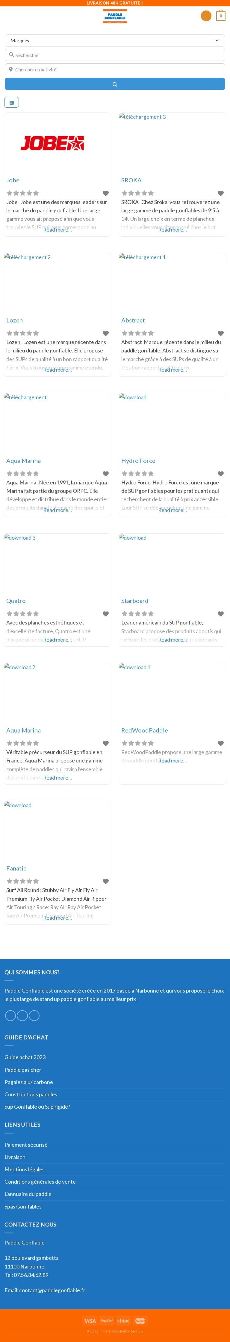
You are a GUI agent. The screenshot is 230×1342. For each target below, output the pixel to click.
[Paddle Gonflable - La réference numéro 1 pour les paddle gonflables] (115, 15)
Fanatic (16, 868)
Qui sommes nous (122, 1331)
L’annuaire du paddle (28, 1194)
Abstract (133, 320)
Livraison (14, 1157)
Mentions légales (24, 1169)
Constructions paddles (30, 1094)
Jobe (12, 180)
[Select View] (11, 102)
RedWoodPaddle (144, 730)
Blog (92, 1331)
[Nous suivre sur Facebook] (10, 1015)
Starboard (135, 600)
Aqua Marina (23, 460)
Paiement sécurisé (26, 1145)
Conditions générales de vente (40, 1182)
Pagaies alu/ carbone (28, 1082)
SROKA (131, 180)
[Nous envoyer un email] (34, 1015)
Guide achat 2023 (25, 1057)
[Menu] (8, 16)
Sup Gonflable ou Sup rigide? (37, 1107)
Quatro (16, 600)
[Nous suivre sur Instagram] (22, 1015)
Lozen (14, 320)
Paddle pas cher (22, 1070)
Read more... (57, 229)
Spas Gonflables (23, 1206)
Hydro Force (138, 460)
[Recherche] (206, 15)
